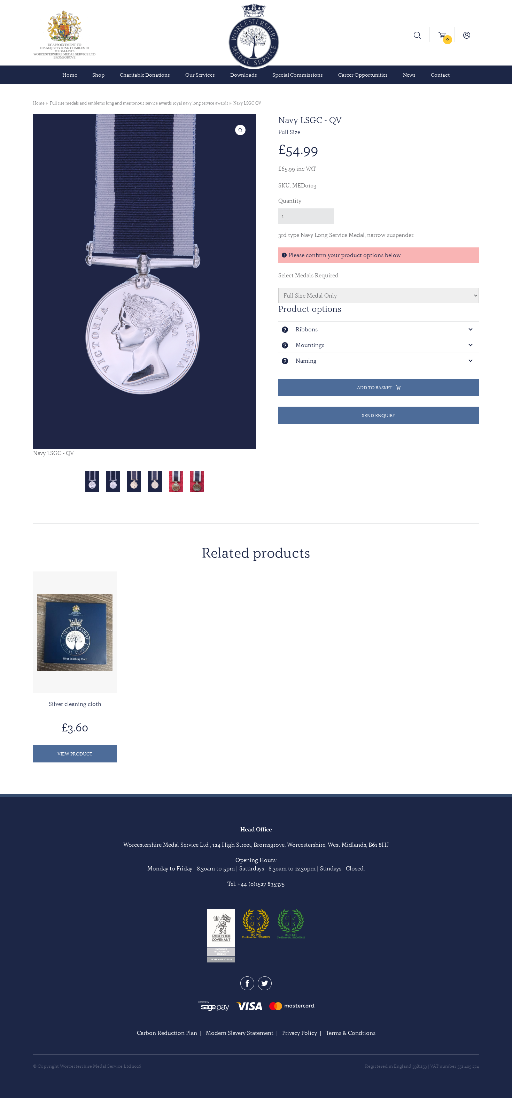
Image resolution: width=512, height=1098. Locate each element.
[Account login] (467, 34)
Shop (98, 75)
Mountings (310, 344)
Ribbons (307, 329)
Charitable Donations (145, 75)
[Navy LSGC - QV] (176, 481)
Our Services (200, 75)
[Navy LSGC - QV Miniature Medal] (134, 481)
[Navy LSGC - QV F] (92, 481)
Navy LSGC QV (247, 103)
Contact (440, 75)
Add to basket (374, 387)
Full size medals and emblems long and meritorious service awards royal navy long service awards (139, 103)
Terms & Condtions (350, 1032)
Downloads (243, 75)
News (409, 75)
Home (69, 75)
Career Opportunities (363, 75)
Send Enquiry (378, 415)
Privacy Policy (299, 1032)
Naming (306, 360)
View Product (74, 754)
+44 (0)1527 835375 (261, 883)
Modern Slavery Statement (239, 1032)
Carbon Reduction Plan (167, 1032)
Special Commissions (297, 75)
